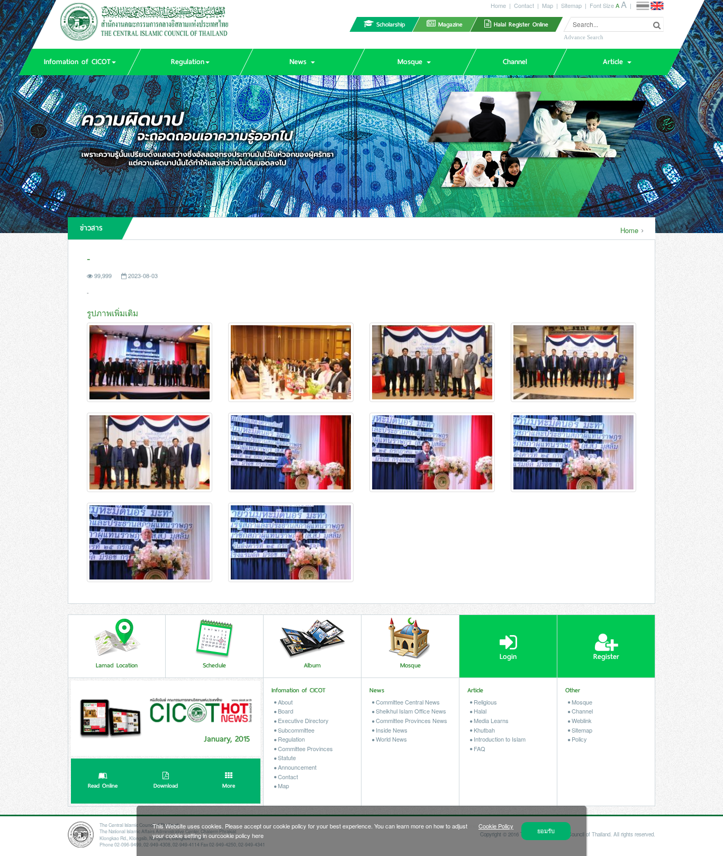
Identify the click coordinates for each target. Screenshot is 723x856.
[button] (79, 62)
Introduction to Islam (499, 739)
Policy (578, 739)
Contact (524, 5)
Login (508, 656)
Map (547, 5)
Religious (484, 702)
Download (165, 786)
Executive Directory (302, 720)
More (228, 786)
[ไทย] (642, 6)
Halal (479, 711)
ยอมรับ (546, 830)
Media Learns (490, 720)
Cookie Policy (495, 826)
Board (284, 711)
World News (390, 739)
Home (498, 5)
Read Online (103, 786)
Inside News (391, 730)
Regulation (290, 739)
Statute (286, 757)
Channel (581, 711)
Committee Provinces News (410, 720)
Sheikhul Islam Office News (410, 711)
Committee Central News (407, 702)
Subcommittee (295, 730)
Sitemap (571, 5)
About (284, 702)
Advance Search (583, 37)
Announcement (296, 767)
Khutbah (483, 730)
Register (606, 656)
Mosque (581, 702)
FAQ (478, 748)
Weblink (581, 720)
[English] (656, 6)
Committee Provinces (304, 748)
